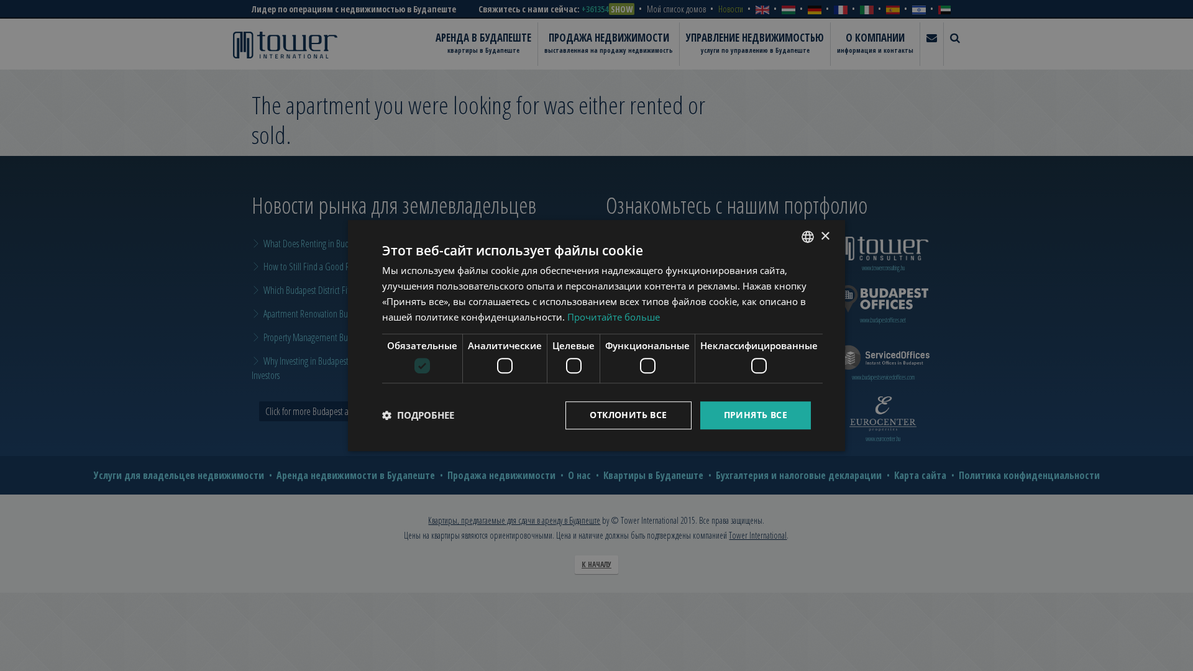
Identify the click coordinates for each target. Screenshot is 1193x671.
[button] (418, 415)
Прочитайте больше (613, 317)
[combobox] (808, 237)
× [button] (825, 236)
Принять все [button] (755, 415)
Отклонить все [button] (628, 415)
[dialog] (596, 335)
